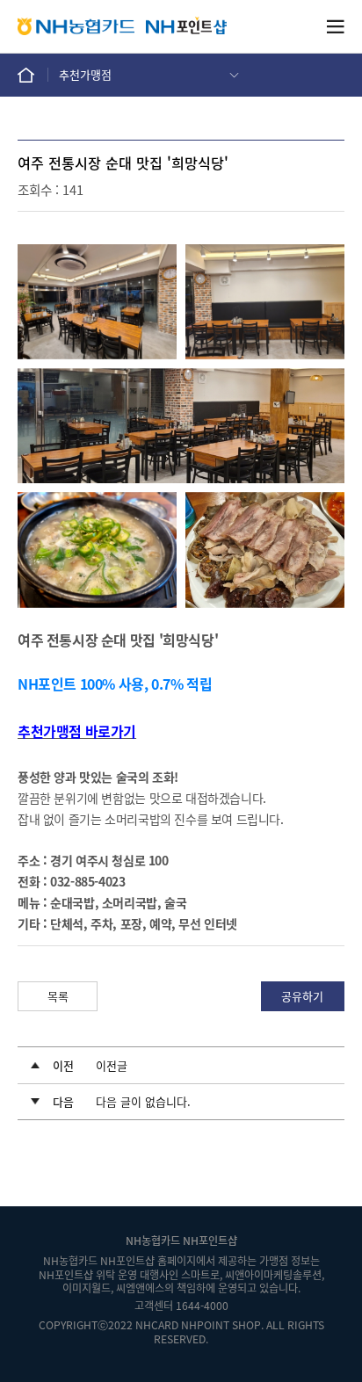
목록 (58, 996)
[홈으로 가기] (33, 75)
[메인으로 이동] (187, 26)
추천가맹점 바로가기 (77, 731)
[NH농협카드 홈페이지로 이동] (76, 26)
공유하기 (302, 996)
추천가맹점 (85, 74)
